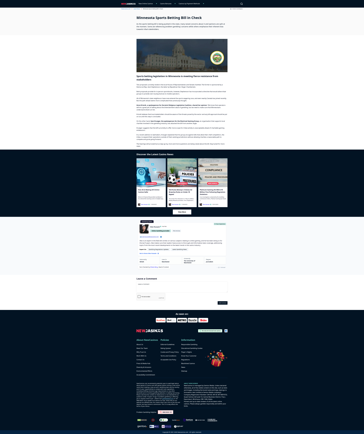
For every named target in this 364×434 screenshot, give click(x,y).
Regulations (185, 360)
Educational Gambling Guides (191, 348)
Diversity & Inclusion (143, 367)
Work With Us (141, 356)
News (183, 367)
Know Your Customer (189, 356)
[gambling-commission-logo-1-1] (212, 420)
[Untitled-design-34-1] (188, 420)
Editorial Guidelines (168, 344)
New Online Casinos (146, 4)
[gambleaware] (176, 420)
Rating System (166, 348)
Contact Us (140, 360)
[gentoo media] (142, 426)
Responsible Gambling (189, 344)
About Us (139, 344)
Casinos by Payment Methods (189, 4)
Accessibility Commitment (145, 375)
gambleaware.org (167, 398)
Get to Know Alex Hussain (148, 253)
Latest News (136, 9)
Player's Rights (186, 352)
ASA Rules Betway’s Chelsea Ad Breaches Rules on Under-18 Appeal (180, 192)
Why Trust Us (141, 352)
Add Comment (222, 303)
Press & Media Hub (143, 363)
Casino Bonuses (165, 4)
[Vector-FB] (226, 330)
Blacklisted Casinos (188, 363)
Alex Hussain (144, 204)
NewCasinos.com (125, 9)
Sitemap (184, 371)
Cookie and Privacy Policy (170, 352)
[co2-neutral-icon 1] (164, 420)
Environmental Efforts (144, 371)
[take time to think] (200, 420)
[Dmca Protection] (142, 420)
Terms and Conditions (168, 356)
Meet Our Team (142, 348)
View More (182, 212)
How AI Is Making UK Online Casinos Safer (148, 191)
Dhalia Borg (154, 267)
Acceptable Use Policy (168, 360)
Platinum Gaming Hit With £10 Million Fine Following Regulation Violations (212, 192)
